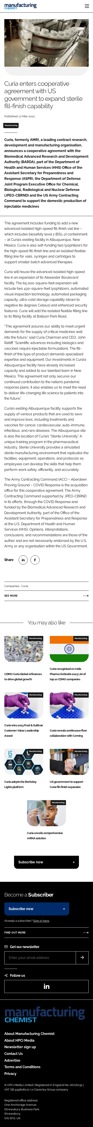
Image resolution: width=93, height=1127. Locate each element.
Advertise (12, 1060)
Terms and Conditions (22, 1067)
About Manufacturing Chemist (29, 1034)
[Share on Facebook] (35, 559)
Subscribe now (30, 862)
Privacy (10, 1074)
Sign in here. (41, 920)
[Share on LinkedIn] (23, 559)
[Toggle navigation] (87, 6)
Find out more (15, 932)
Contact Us (13, 1054)
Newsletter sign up (20, 1047)
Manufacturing (11, 125)
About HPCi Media (19, 1040)
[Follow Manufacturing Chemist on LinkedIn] (46, 988)
